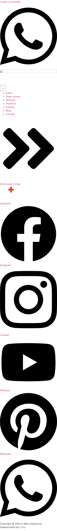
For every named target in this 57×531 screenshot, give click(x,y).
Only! (23, 527)
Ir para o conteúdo (10, 1)
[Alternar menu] (3, 88)
